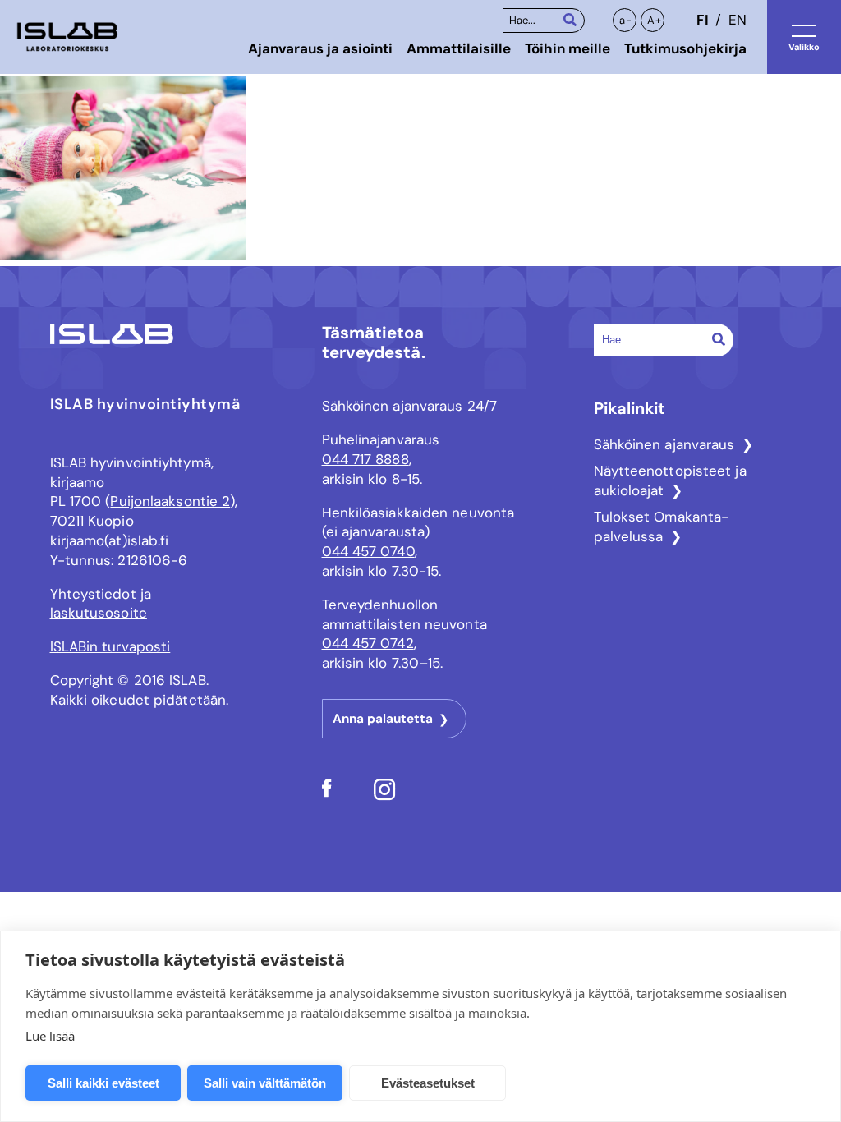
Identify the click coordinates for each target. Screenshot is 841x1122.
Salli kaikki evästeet (103, 1083)
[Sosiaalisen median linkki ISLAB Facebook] (327, 793)
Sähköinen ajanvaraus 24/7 (410, 406)
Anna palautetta (383, 718)
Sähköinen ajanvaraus (664, 444)
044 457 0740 (368, 551)
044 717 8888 (365, 459)
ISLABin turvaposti (110, 646)
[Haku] (570, 19)
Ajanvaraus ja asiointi (320, 48)
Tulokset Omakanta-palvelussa (661, 526)
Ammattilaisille (459, 48)
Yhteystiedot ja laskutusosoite (101, 604)
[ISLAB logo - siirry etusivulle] (67, 37)
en (737, 20)
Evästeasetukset (428, 1083)
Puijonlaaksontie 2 (170, 501)
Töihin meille (567, 48)
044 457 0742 (368, 643)
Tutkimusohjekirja (685, 48)
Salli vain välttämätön (265, 1083)
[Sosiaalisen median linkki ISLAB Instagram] (385, 796)
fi (702, 20)
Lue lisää (50, 1036)
